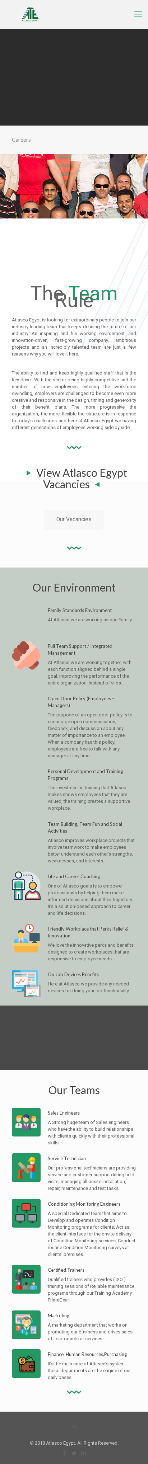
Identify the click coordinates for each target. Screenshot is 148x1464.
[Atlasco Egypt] (74, 14)
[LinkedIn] (84, 1453)
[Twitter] (74, 1453)
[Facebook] (64, 1453)
